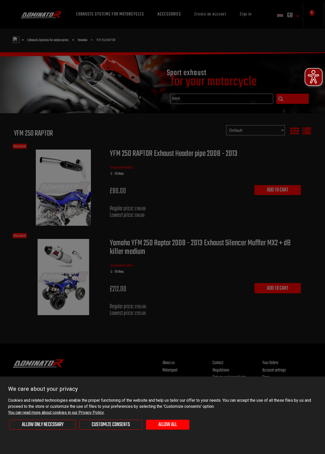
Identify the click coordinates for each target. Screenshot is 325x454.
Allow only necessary (42, 424)
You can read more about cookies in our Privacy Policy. (56, 412)
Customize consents (111, 424)
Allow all (167, 424)
